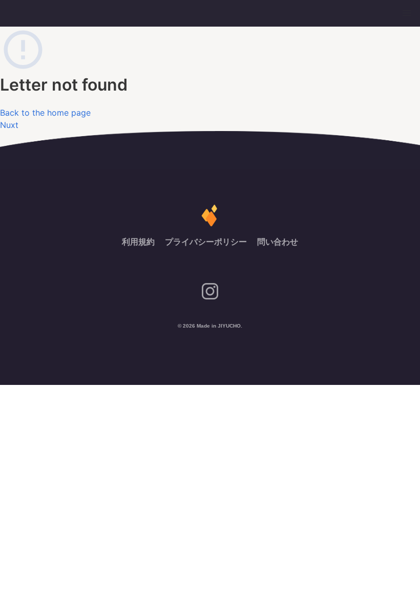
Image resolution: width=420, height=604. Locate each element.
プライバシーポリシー (207, 242)
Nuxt (9, 125)
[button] (406, 13)
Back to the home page (45, 112)
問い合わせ (277, 242)
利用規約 (139, 242)
